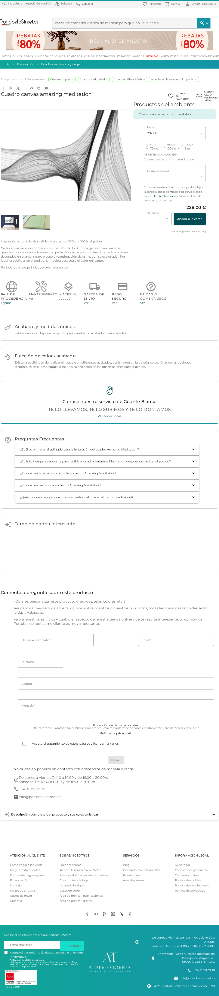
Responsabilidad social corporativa (84, 875)
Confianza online (187, 875)
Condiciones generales (191, 870)
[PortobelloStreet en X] (122, 914)
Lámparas (74, 56)
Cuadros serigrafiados (94, 79)
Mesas (6, 56)
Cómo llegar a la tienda (26, 865)
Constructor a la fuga (74, 880)
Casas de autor (70, 890)
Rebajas (152, 56)
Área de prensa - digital (76, 900)
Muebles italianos (174, 56)
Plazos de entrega (22, 890)
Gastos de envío (21, 895)
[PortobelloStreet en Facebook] (88, 914)
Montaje (16, 885)
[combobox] (174, 133)
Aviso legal (182, 865)
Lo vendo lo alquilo (73, 885)
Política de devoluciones (192, 885)
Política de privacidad (190, 890)
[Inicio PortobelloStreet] (19, 25)
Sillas (17, 56)
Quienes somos (70, 865)
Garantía (16, 900)
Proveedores (131, 875)
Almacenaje (44, 56)
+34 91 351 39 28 (32, 789)
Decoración (105, 56)
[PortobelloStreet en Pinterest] (105, 914)
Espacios (123, 56)
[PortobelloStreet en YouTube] (96, 914)
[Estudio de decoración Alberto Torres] (109, 972)
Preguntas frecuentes (25, 870)
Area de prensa (133, 880)
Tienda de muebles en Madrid (81, 870)
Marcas (138, 56)
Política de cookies (188, 880)
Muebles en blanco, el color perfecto (174, 79)
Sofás (28, 56)
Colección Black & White (129, 79)
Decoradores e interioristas (141, 870)
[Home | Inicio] (7, 64)
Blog (126, 865)
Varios (89, 56)
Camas (60, 56)
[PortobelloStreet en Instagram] (114, 914)
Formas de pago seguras (27, 875)
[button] (107, 449)
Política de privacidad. (24, 966)
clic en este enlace (164, 196)
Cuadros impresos (62, 79)
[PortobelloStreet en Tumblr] (131, 914)
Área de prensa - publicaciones (81, 895)
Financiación (19, 880)
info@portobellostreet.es (40, 797)
